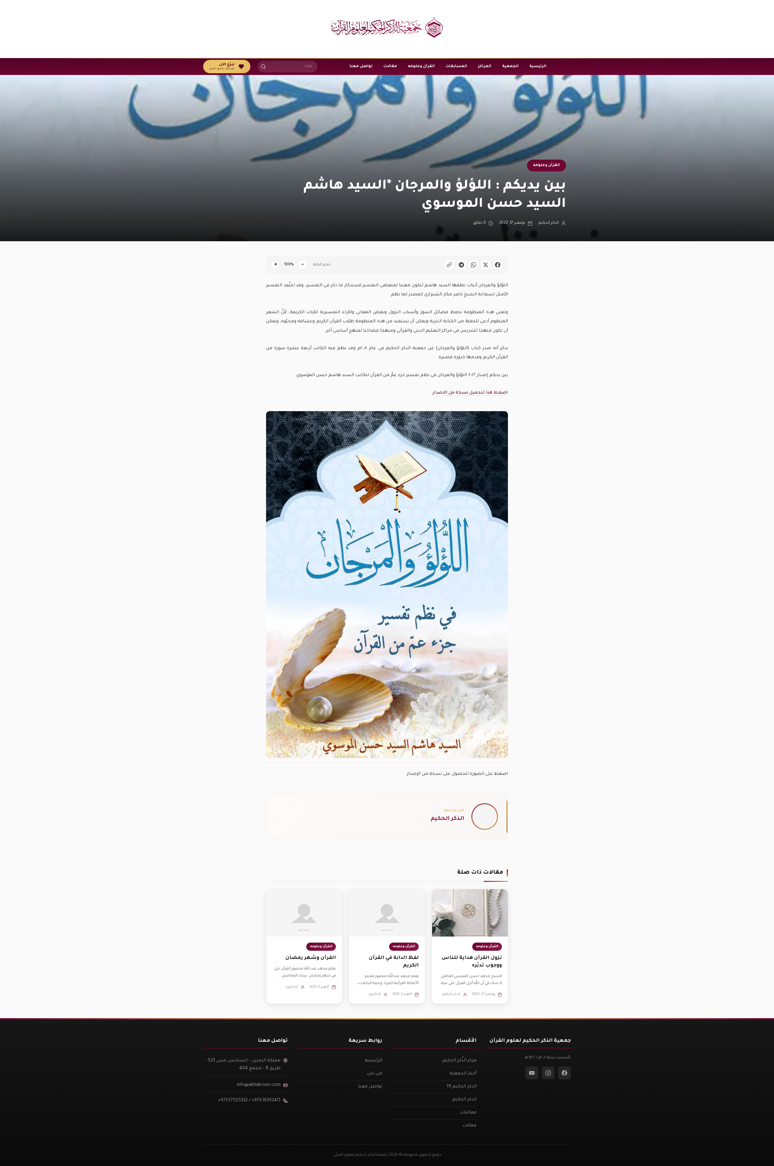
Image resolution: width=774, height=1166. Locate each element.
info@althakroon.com (259, 1085)
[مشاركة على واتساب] (473, 264)
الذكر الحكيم (548, 223)
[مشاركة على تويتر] (485, 264)
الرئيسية (537, 66)
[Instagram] (548, 1073)
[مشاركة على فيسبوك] (497, 264)
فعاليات (468, 1112)
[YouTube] (531, 1073)
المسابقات (456, 66)
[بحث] (263, 66)
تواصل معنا (361, 66)
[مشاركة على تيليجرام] (461, 264)
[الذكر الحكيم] (484, 816)
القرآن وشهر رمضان (310, 958)
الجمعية (510, 66)
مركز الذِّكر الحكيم (459, 1060)
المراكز (484, 66)
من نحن (374, 1073)
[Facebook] (564, 1073)
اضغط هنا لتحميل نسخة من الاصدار (470, 393)
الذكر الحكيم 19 (461, 1086)
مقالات (390, 66)
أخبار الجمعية (463, 1073)
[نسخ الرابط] (449, 264)
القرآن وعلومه (421, 66)
